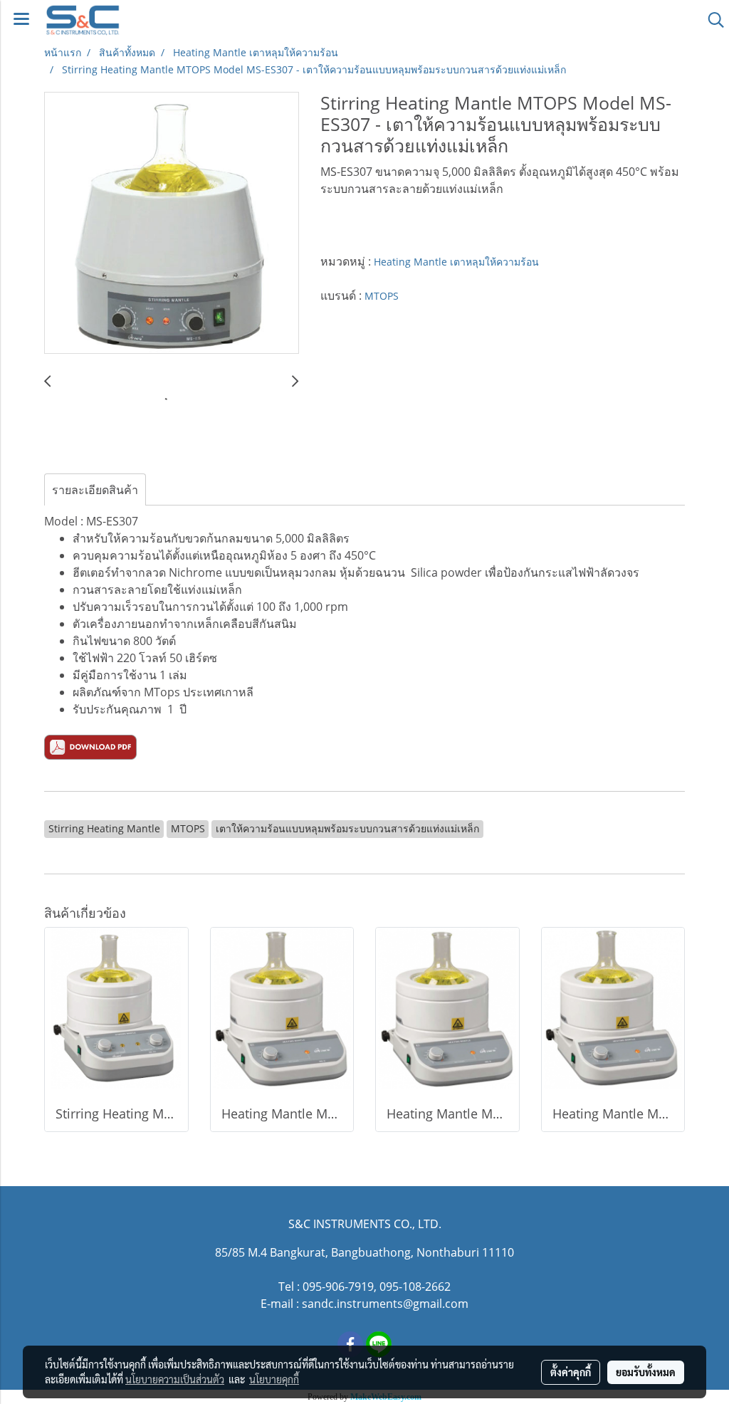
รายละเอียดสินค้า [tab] (95, 490)
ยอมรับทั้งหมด (646, 1372)
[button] (711, 20)
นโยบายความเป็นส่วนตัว (174, 1379)
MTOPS (381, 296)
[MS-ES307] (90, 746)
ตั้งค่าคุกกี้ (570, 1372)
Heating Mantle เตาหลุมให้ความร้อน (456, 261)
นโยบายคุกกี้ (274, 1379)
